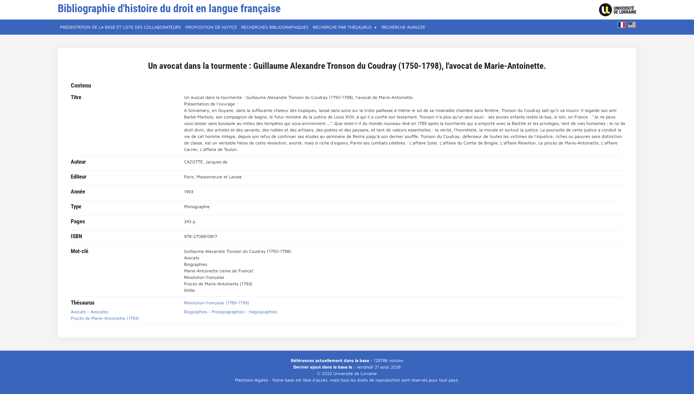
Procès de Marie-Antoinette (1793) (105, 318)
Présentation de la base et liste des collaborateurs (120, 27)
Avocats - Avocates (89, 311)
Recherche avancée (403, 27)
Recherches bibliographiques (275, 27)
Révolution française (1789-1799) (216, 302)
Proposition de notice (211, 27)
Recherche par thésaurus (342, 27)
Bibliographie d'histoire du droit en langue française (169, 8)
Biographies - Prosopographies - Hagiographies (230, 311)
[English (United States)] (632, 25)
